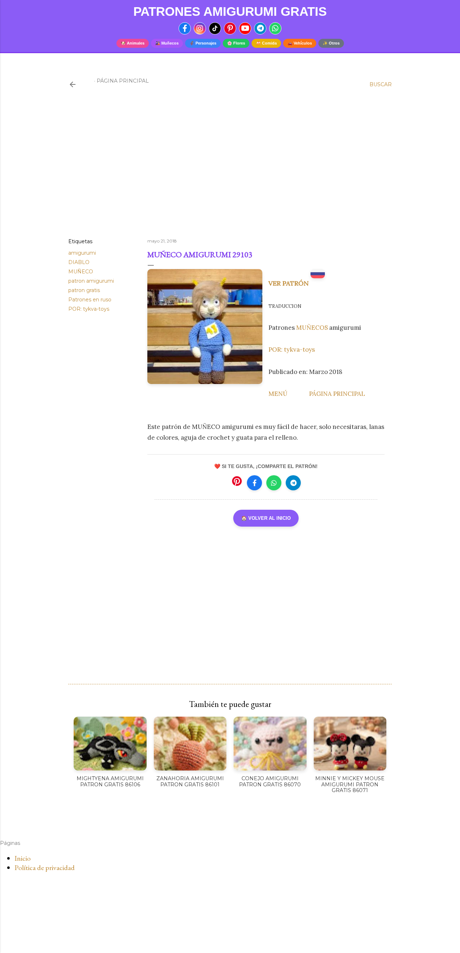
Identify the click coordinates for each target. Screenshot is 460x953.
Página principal (123, 81)
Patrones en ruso (89, 299)
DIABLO (78, 262)
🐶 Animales (132, 43)
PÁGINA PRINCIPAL (337, 394)
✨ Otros (331, 43)
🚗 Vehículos (300, 43)
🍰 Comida (266, 43)
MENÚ (278, 394)
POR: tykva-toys (88, 309)
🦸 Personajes (202, 43)
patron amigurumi (91, 281)
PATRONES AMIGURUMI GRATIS (230, 11)
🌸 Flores (236, 43)
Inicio (22, 858)
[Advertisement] (230, 170)
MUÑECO (80, 271)
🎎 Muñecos (167, 43)
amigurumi (82, 253)
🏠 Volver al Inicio (266, 518)
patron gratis (84, 290)
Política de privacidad (44, 867)
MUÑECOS (312, 328)
